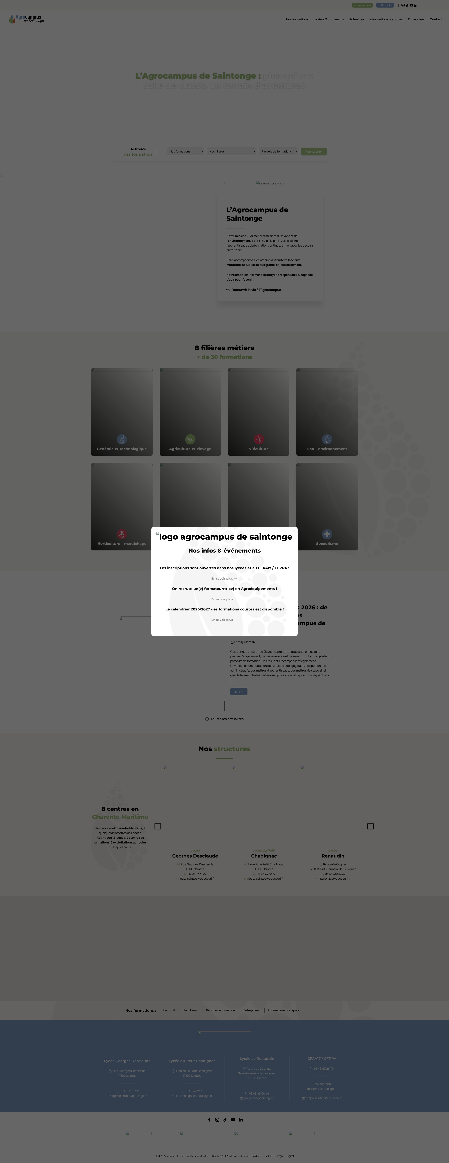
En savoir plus (222, 578)
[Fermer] (294, 531)
